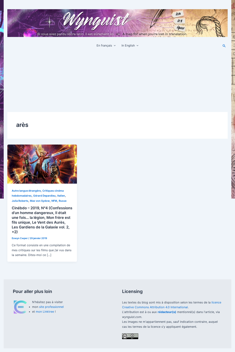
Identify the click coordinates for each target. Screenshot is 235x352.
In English (128, 45)
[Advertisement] (117, 78)
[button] (114, 45)
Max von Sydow (40, 200)
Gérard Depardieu (44, 195)
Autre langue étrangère (26, 190)
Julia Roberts (20, 200)
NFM (54, 200)
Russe (62, 200)
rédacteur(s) (167, 312)
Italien (61, 195)
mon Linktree (45, 311)
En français (104, 45)
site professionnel (51, 307)
